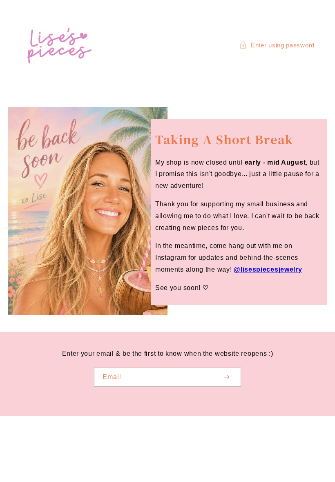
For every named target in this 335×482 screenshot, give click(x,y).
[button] (277, 45)
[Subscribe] (226, 377)
